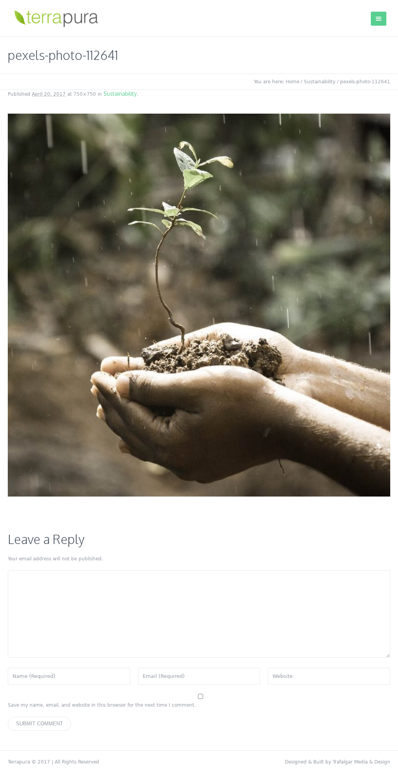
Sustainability (319, 81)
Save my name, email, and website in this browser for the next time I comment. (102, 705)
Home (292, 81)
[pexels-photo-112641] (199, 305)
